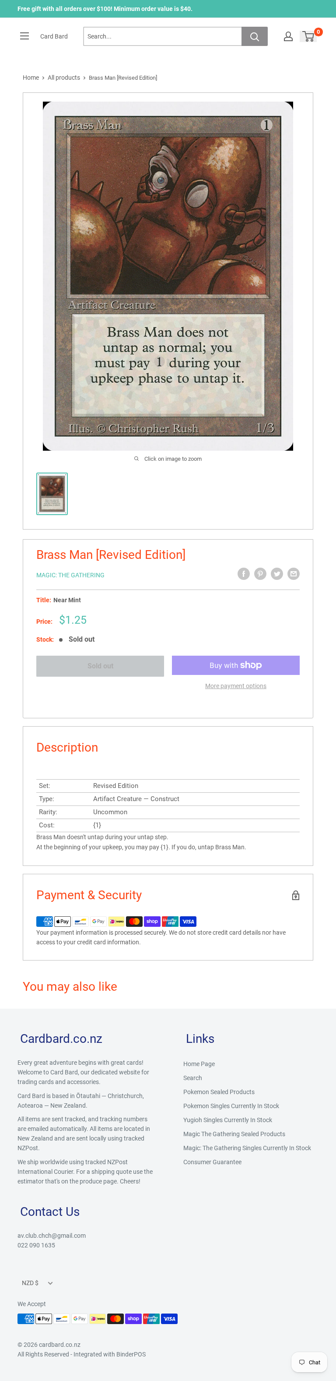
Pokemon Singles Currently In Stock (231, 1105)
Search (192, 1077)
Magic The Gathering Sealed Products (234, 1133)
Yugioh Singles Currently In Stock (227, 1119)
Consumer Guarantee (212, 1162)
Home (31, 77)
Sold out (100, 666)
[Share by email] (293, 574)
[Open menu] (25, 36)
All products (64, 77)
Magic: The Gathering (70, 575)
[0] (309, 36)
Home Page (199, 1063)
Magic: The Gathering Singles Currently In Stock (247, 1147)
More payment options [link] (235, 685)
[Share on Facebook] (244, 574)
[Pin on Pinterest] (260, 574)
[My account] (288, 36)
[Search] (255, 36)
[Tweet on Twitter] (277, 574)
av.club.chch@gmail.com (52, 1235)
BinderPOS (131, 1354)
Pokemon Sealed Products (219, 1091)
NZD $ (30, 1282)
